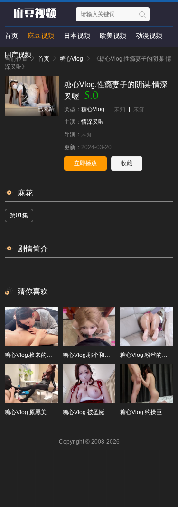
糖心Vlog (92, 109)
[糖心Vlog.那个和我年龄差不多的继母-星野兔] (89, 326)
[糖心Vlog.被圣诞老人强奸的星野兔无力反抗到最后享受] (89, 383)
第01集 (19, 215)
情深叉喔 (92, 121)
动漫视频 (149, 35)
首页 (11, 35)
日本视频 (77, 35)
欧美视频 (113, 35)
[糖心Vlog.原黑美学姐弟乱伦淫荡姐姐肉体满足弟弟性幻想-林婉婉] (31, 383)
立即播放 (85, 163)
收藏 (126, 163)
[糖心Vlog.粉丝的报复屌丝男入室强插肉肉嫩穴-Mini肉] (146, 326)
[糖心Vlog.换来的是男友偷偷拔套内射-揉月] (31, 326)
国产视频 (18, 54)
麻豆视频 (41, 35)
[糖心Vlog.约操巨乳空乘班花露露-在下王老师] (146, 383)
